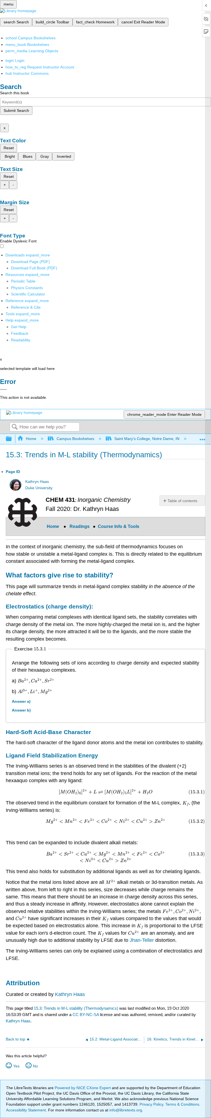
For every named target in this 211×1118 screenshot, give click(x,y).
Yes (16, 1066)
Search (15, 427)
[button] (19, 333)
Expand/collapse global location (202, 437)
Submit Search (16, 110)
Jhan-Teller (142, 940)
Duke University (38, 488)
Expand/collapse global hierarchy (12, 439)
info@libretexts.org (125, 1110)
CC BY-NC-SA (86, 1014)
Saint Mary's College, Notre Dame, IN (147, 438)
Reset (9, 148)
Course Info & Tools (119, 526)
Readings (80, 526)
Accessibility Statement (26, 1110)
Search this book (14, 93)
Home (31, 438)
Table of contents (182, 501)
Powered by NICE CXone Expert (83, 1088)
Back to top (15, 1039)
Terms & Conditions (182, 1104)
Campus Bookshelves (75, 438)
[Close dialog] (3, 389)
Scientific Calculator (28, 294)
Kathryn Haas (37, 482)
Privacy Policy (151, 1104)
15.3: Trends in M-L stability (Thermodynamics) (76, 1008)
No (35, 1066)
